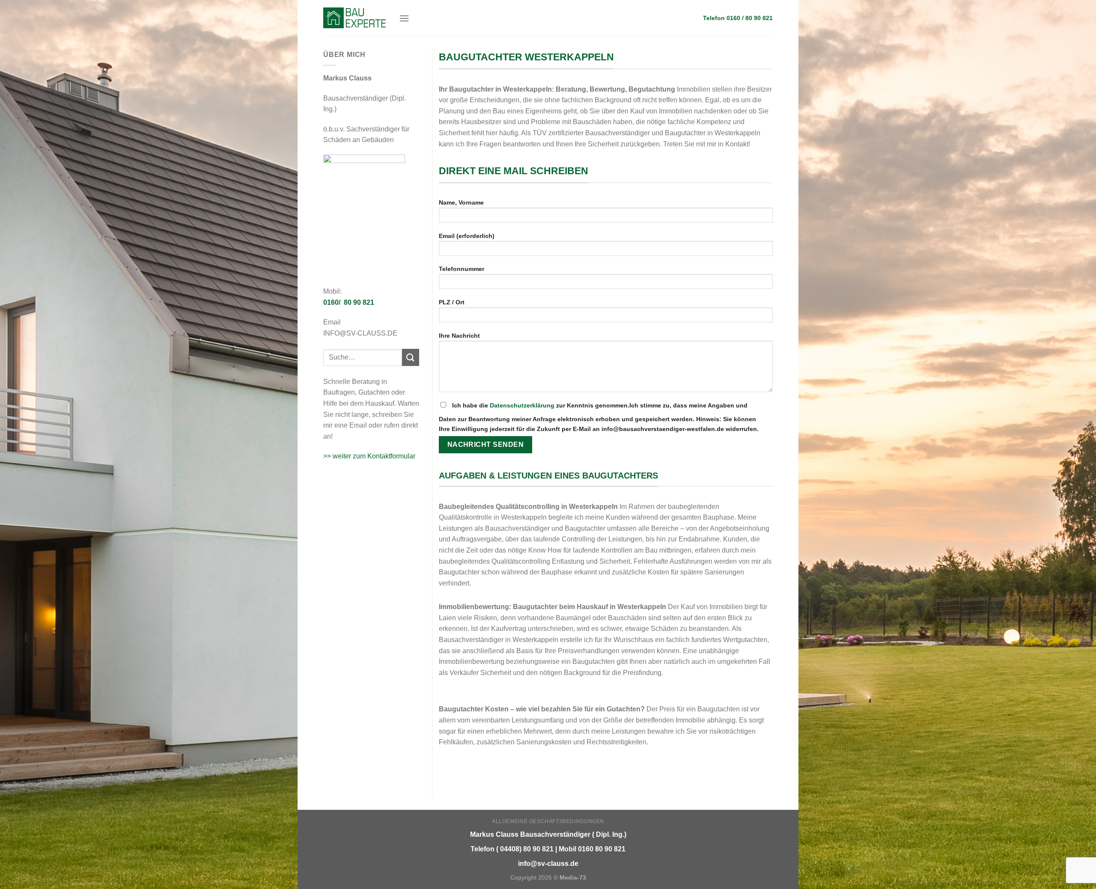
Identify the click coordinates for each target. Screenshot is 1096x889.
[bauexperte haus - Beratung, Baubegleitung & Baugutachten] (354, 18)
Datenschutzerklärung (522, 405)
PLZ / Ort (452, 302)
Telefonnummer (461, 268)
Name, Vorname (461, 202)
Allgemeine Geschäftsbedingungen (548, 821)
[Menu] (404, 18)
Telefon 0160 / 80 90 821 (738, 18)
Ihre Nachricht (459, 335)
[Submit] (410, 357)
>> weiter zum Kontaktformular (369, 456)
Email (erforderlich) (466, 235)
